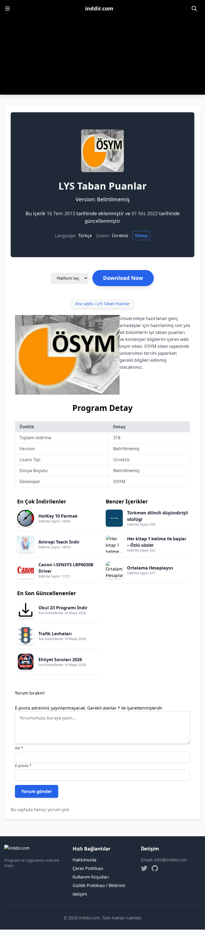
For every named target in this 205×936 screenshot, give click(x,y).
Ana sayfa (84, 303)
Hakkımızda (84, 860)
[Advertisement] (102, 57)
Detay (141, 235)
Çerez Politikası (88, 868)
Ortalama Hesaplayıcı (150, 568)
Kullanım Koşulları (91, 877)
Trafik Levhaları (55, 634)
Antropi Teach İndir (59, 542)
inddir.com (99, 8)
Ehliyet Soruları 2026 (60, 659)
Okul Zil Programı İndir (63, 608)
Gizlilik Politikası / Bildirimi (99, 885)
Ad (19, 747)
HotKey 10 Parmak (58, 516)
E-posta (23, 765)
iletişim (80, 894)
